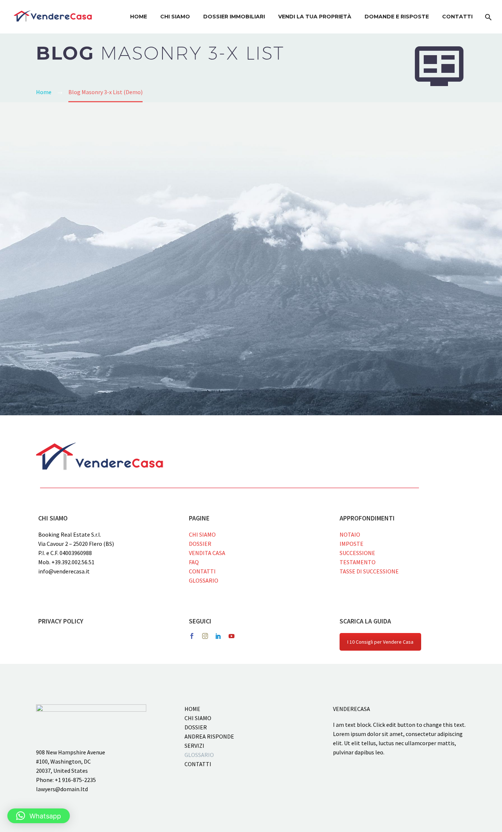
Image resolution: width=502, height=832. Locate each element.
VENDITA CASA (207, 553)
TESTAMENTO (358, 562)
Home (138, 16)
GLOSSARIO (203, 580)
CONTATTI (202, 571)
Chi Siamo (175, 16)
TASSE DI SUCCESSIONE (369, 571)
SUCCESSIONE (357, 553)
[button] (38, 815)
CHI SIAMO (202, 534)
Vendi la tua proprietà (314, 16)
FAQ (194, 562)
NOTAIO (350, 534)
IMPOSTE (351, 543)
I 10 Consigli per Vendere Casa (380, 642)
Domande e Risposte (397, 16)
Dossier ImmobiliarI (234, 16)
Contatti (457, 16)
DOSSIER (200, 543)
